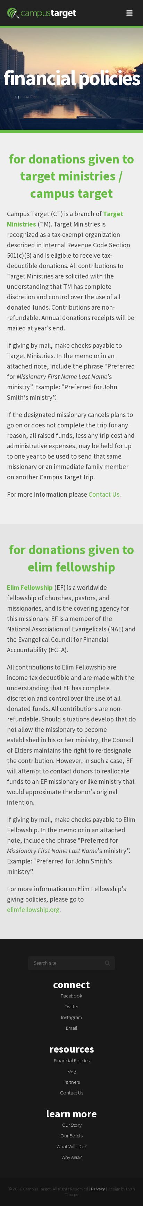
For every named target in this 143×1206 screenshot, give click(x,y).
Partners (72, 1082)
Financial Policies (72, 1060)
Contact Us (71, 1092)
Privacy (98, 1188)
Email (71, 1028)
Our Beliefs (71, 1135)
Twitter (71, 1006)
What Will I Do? (72, 1146)
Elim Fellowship (30, 587)
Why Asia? (71, 1157)
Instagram (71, 1017)
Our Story (72, 1124)
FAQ (71, 1071)
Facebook (71, 995)
